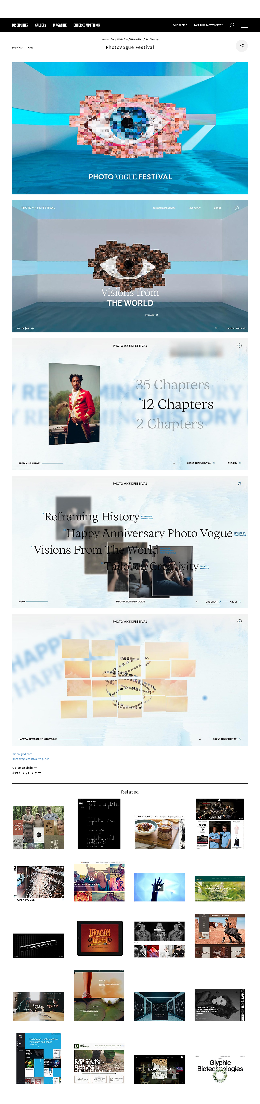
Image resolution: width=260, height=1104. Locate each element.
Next (31, 47)
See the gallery (24, 773)
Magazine (60, 25)
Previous (17, 47)
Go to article (22, 768)
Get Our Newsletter (208, 25)
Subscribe (180, 25)
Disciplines (20, 25)
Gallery (41, 25)
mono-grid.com (22, 754)
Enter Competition (87, 25)
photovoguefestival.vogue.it (30, 759)
